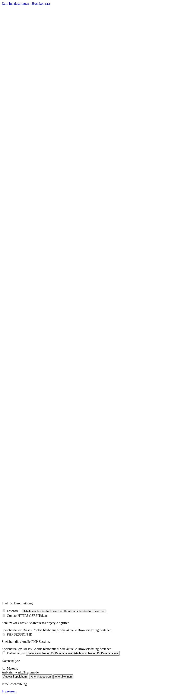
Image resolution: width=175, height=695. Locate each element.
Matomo (12, 668)
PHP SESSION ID (19, 634)
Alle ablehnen (63, 676)
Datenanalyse (16, 653)
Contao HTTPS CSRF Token (27, 615)
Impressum (9, 691)
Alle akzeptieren (41, 676)
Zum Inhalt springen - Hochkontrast (26, 3)
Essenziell (13, 611)
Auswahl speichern (15, 676)
